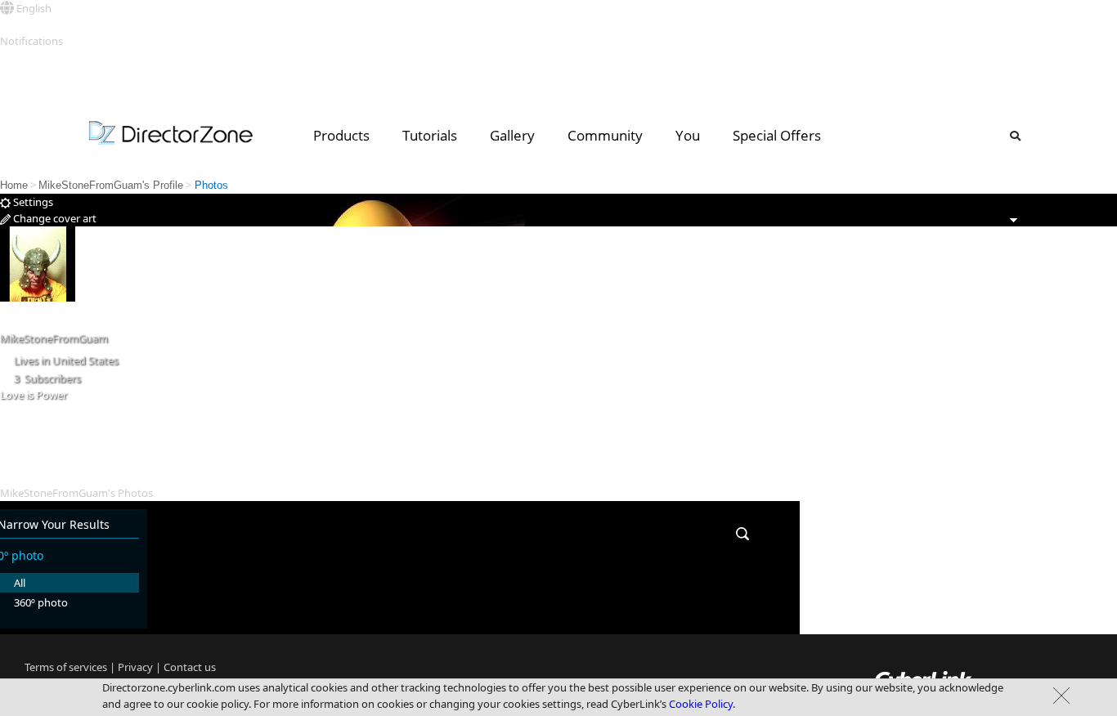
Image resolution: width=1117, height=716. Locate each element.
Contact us (190, 667)
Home (14, 185)
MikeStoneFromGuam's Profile (110, 185)
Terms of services (66, 667)
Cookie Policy (701, 703)
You (687, 135)
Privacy (135, 667)
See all (15, 57)
